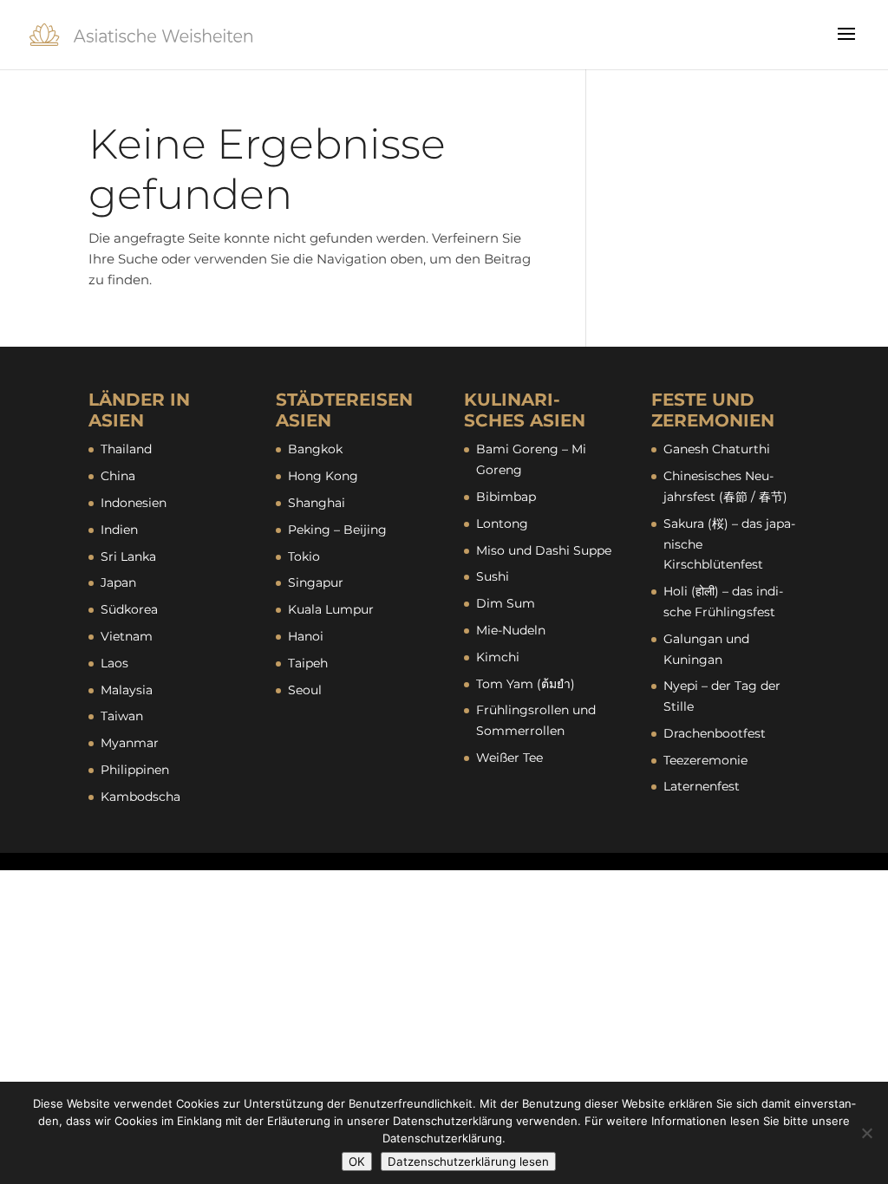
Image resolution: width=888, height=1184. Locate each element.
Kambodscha (140, 796)
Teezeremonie (705, 760)
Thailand (126, 449)
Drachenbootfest (714, 733)
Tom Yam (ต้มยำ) (525, 684)
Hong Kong (323, 476)
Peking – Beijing (337, 529)
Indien (119, 529)
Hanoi (305, 636)
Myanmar (130, 743)
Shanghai (316, 503)
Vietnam (127, 636)
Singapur (315, 582)
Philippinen (135, 769)
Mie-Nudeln (510, 630)
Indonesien (133, 503)
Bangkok (315, 449)
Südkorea (129, 609)
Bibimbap (506, 496)
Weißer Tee (509, 757)
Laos (114, 663)
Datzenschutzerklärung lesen (468, 1161)
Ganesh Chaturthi (716, 449)
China (118, 476)
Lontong (502, 523)
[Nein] (866, 1133)
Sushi (492, 576)
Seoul (305, 690)
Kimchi (497, 657)
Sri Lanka (128, 556)
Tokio (304, 556)
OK (357, 1161)
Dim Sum (505, 603)
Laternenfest (701, 786)
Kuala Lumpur (331, 609)
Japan (118, 582)
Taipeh (308, 663)
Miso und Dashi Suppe (543, 550)
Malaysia (127, 690)
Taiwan (122, 716)
